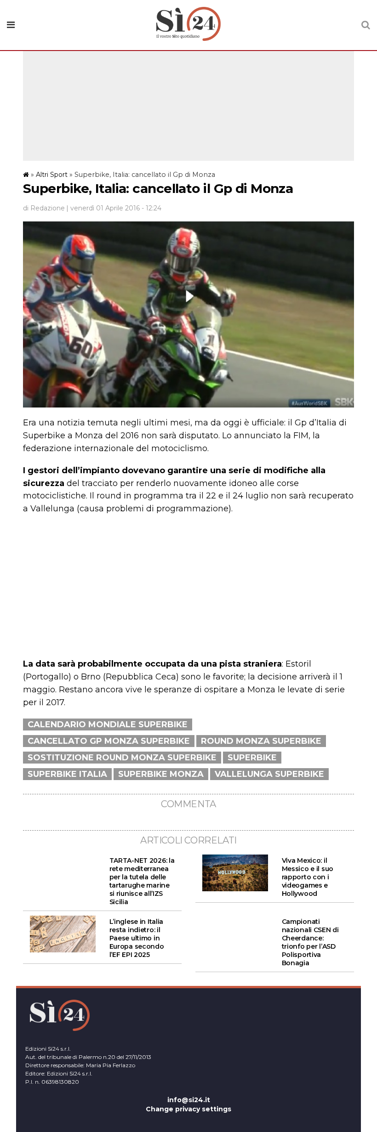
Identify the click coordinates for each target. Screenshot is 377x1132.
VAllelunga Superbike (269, 774)
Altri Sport (52, 174)
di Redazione (44, 208)
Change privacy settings (188, 1109)
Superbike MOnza (161, 774)
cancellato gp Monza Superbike (109, 741)
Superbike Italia (67, 774)
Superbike (252, 758)
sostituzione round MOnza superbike (122, 758)
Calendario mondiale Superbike (108, 724)
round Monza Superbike (261, 741)
